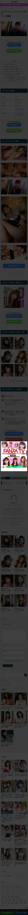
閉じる (14, 469)
